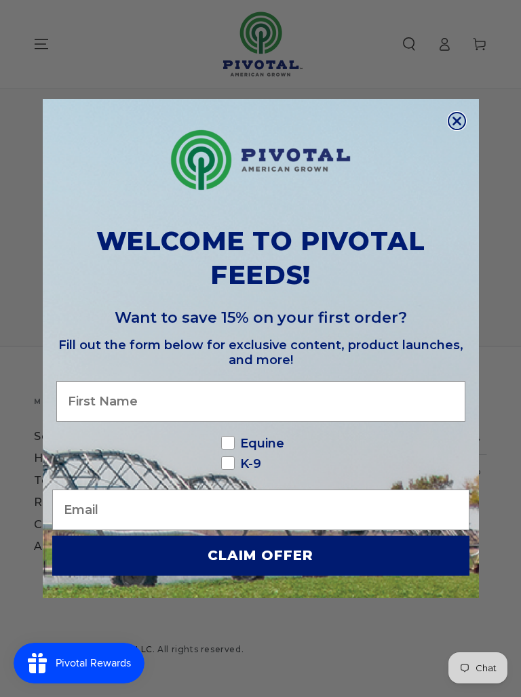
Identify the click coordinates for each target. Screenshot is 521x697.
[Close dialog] (456, 121)
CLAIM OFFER (260, 555)
